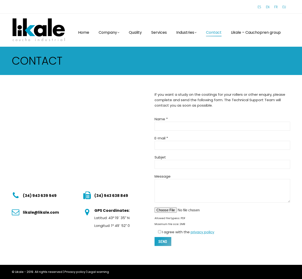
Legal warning (98, 272)
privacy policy (202, 231)
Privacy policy (74, 272)
